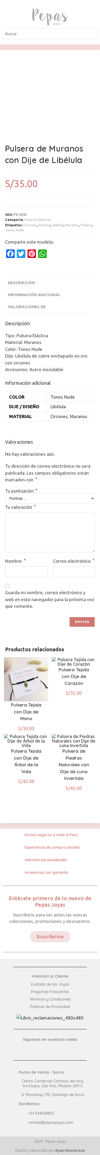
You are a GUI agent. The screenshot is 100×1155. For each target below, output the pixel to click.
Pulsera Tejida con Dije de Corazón (74, 676)
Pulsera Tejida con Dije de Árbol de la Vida (26, 761)
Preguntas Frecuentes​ (50, 991)
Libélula (57, 225)
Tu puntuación (21, 491)
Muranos (72, 225)
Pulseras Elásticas (37, 219)
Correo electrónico (73, 560)
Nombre (15, 560)
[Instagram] (90, 21)
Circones (30, 225)
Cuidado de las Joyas (50, 984)
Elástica (44, 225)
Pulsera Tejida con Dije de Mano (26, 711)
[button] (10, 17)
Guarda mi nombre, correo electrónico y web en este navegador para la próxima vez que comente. (49, 599)
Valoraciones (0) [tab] (27, 306)
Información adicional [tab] (34, 294)
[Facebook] (90, 12)
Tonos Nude (14, 230)
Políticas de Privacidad (50, 1006)
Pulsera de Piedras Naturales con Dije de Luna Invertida (74, 764)
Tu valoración (20, 507)
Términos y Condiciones (50, 999)
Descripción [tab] (21, 282)
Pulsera (86, 225)
